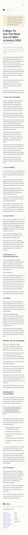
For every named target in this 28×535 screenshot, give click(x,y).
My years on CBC (6, 522)
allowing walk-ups (11, 122)
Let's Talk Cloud (6, 518)
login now (12, 113)
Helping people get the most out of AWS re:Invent (7, 525)
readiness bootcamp (10, 200)
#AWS (13, 407)
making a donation (8, 248)
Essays (7, 9)
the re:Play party (17, 301)
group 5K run (15, 219)
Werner (16, 318)
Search (23, 4)
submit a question (9, 355)
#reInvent (18, 407)
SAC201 (15, 473)
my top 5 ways (15, 90)
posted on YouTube (7, 161)
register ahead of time (12, 179)
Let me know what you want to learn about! (14, 387)
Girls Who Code (15, 237)
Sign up (16, 518)
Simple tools (17, 521)
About (11, 9)
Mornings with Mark (7, 520)
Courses (16, 519)
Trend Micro (20, 475)
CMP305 (20, 473)
